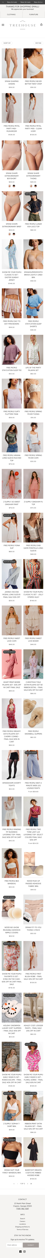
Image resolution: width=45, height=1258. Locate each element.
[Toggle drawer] (3, 25)
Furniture (33, 15)
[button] (27, 1183)
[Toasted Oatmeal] (9, 186)
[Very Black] (14, 186)
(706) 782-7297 (22, 1209)
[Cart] (42, 25)
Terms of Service (22, 1229)
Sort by (7, 43)
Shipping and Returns (22, 1227)
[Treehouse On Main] (22, 25)
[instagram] (24, 1251)
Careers (22, 1221)
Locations (22, 1224)
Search (22, 1219)
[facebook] (20, 1251)
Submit (31, 1245)
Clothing (11, 15)
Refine (38, 43)
